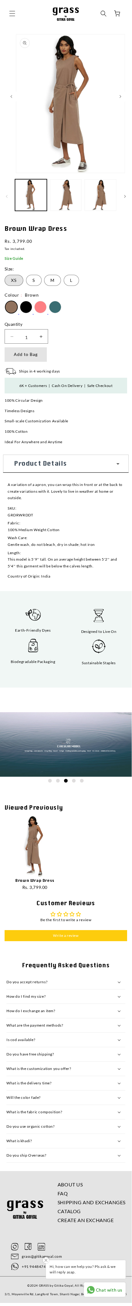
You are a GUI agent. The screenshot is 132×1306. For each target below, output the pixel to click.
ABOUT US (70, 1184)
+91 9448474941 (37, 1266)
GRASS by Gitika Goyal (56, 1285)
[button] (12, 13)
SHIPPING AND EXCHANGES (92, 1202)
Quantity (13, 324)
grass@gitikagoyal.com (42, 1256)
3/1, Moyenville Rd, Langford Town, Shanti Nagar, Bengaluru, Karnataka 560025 (66, 1294)
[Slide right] (125, 196)
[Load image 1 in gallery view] (31, 195)
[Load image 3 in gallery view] (100, 195)
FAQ (63, 1193)
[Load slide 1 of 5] (50, 781)
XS (14, 280)
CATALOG (69, 1211)
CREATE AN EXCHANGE (86, 1220)
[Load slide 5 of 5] (82, 781)
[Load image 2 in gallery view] (66, 195)
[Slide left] (6, 196)
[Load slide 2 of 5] (58, 781)
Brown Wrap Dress (35, 880)
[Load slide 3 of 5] (66, 781)
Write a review (65, 935)
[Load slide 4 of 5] (74, 781)
